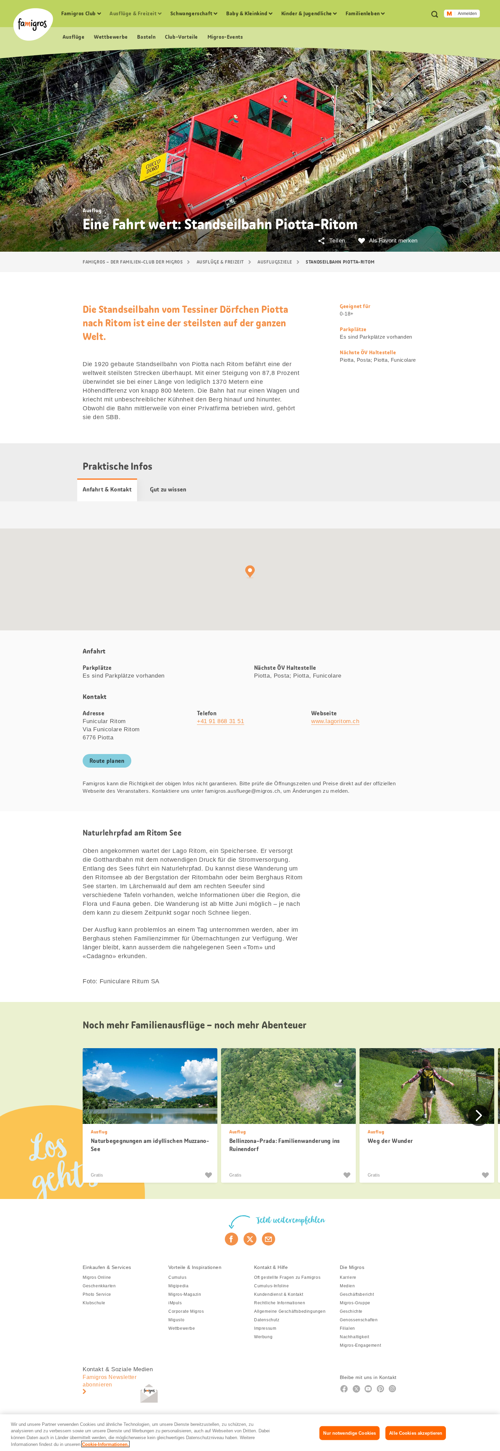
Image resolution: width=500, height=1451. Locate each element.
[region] (250, 1432)
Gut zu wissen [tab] (168, 489)
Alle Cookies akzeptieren (415, 1433)
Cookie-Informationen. (105, 1444)
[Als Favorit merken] (209, 1175)
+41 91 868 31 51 (220, 721)
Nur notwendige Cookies (349, 1433)
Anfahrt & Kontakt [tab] (107, 489)
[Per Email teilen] (268, 1239)
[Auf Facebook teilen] (231, 1239)
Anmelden (467, 13)
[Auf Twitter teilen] (250, 1239)
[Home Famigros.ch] (33, 24)
